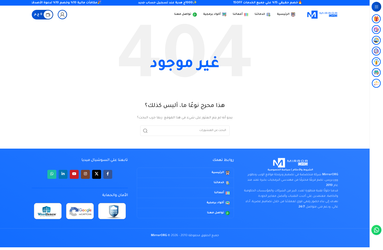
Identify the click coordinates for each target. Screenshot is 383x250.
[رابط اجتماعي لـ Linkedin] (63, 174)
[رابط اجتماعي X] (96, 174)
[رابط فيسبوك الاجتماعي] (107, 174)
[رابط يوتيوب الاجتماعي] (74, 174)
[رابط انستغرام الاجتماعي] (85, 174)
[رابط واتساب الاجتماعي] (51, 174)
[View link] (62, 14)
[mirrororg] (290, 163)
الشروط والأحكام (303, 170)
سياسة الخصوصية (279, 170)
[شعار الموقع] (322, 14)
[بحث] (145, 131)
